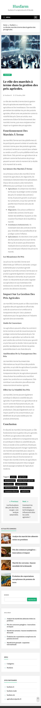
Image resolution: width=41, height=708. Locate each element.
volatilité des (25, 491)
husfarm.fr (8, 95)
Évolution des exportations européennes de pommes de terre (23, 579)
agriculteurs (22, 477)
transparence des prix (11, 491)
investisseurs (9, 484)
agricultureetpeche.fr (14, 699)
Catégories (10, 664)
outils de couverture (26, 488)
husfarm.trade (12, 691)
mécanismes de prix (11, 488)
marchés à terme (21, 484)
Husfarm (20, 6)
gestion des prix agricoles (25, 480)
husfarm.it (10, 687)
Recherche (6, 594)
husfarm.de (11, 695)
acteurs (13, 477)
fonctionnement (10, 480)
